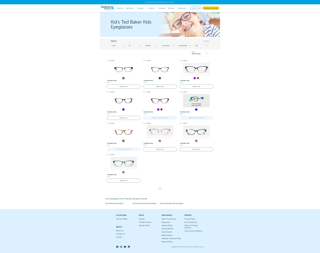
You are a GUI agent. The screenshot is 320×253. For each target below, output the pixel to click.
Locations (120, 8)
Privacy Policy (189, 219)
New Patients (167, 232)
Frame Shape (183, 45)
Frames (142, 219)
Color (114, 45)
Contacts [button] (151, 8)
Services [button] (171, 8)
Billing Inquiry (167, 235)
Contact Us (120, 234)
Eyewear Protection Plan (171, 238)
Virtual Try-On (124, 86)
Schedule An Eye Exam (211, 8)
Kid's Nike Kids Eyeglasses (114, 203)
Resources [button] (181, 8)
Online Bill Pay (167, 229)
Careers (119, 237)
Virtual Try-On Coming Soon (160, 118)
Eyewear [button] (140, 8)
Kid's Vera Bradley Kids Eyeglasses (171, 203)
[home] (107, 8)
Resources (166, 222)
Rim (197, 45)
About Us (120, 231)
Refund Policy (167, 242)
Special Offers (144, 225)
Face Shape (165, 45)
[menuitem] (130, 8)
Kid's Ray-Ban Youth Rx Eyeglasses (144, 203)
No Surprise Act (190, 222)
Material (148, 45)
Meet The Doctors (169, 219)
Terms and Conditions (193, 231)
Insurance (162, 8)
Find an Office (121, 219)
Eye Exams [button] (129, 8)
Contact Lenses (145, 222)
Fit (129, 45)
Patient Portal (196, 8)
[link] (123, 69)
